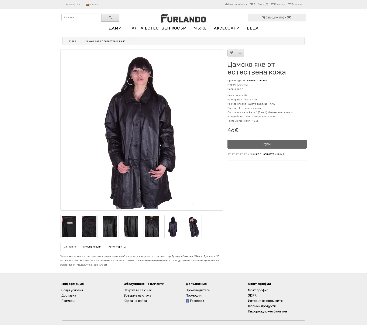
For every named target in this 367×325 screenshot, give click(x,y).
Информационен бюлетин (267, 311)
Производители (198, 290)
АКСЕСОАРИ (227, 28)
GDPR (252, 295)
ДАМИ (115, 28)
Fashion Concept (257, 80)
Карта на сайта (135, 301)
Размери (68, 301)
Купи (267, 144)
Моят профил (258, 290)
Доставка (68, 295)
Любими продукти (262, 306)
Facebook (196, 301)
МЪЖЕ (200, 28)
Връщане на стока (137, 295)
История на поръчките (265, 301)
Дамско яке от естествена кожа (105, 40)
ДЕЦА (253, 28)
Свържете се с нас (138, 290)
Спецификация (92, 246)
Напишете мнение (273, 153)
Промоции (194, 295)
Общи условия (72, 290)
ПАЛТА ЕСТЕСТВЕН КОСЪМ (157, 28)
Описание (70, 246)
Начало (71, 40)
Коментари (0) (117, 246)
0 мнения (253, 153)
